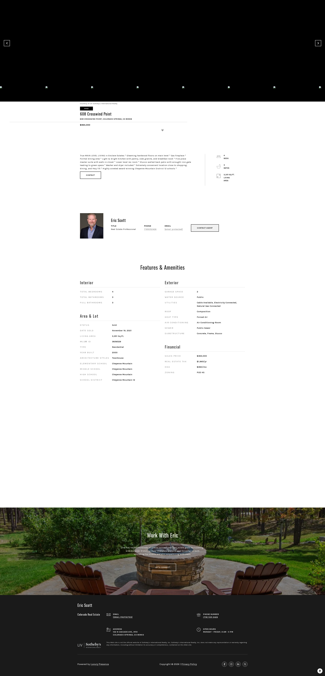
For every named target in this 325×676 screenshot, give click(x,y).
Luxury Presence (100, 664)
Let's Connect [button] (162, 567)
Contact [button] (90, 175)
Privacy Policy (189, 664)
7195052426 (150, 229)
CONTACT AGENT (205, 228)
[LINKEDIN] (238, 664)
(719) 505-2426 (210, 617)
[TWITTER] (245, 664)
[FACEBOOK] (224, 664)
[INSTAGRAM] (231, 664)
